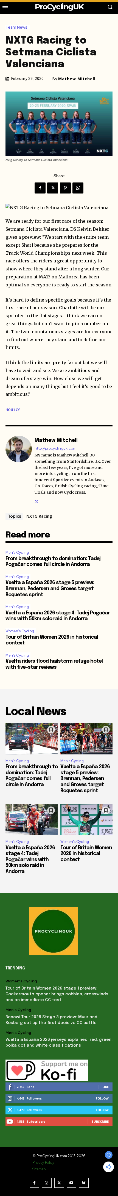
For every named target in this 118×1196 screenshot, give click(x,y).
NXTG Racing (39, 516)
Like (105, 1087)
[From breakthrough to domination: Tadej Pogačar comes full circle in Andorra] (31, 738)
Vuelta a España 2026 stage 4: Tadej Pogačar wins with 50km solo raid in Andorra (30, 859)
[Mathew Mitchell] (18, 470)
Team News (16, 27)
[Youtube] (71, 1183)
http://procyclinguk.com (56, 448)
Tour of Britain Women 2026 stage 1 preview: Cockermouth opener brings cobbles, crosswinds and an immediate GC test (56, 994)
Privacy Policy (43, 1162)
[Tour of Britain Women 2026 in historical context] (86, 819)
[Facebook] (40, 187)
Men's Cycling (17, 552)
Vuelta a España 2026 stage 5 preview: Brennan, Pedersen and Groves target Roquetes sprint (49, 588)
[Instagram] (47, 1183)
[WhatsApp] (77, 187)
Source (13, 409)
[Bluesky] (84, 1183)
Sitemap (39, 1169)
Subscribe (100, 1121)
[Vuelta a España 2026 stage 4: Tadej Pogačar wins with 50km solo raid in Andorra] (31, 819)
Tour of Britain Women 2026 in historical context (86, 853)
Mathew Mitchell (76, 78)
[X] (52, 187)
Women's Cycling (19, 631)
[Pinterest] (65, 187)
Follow (102, 1098)
